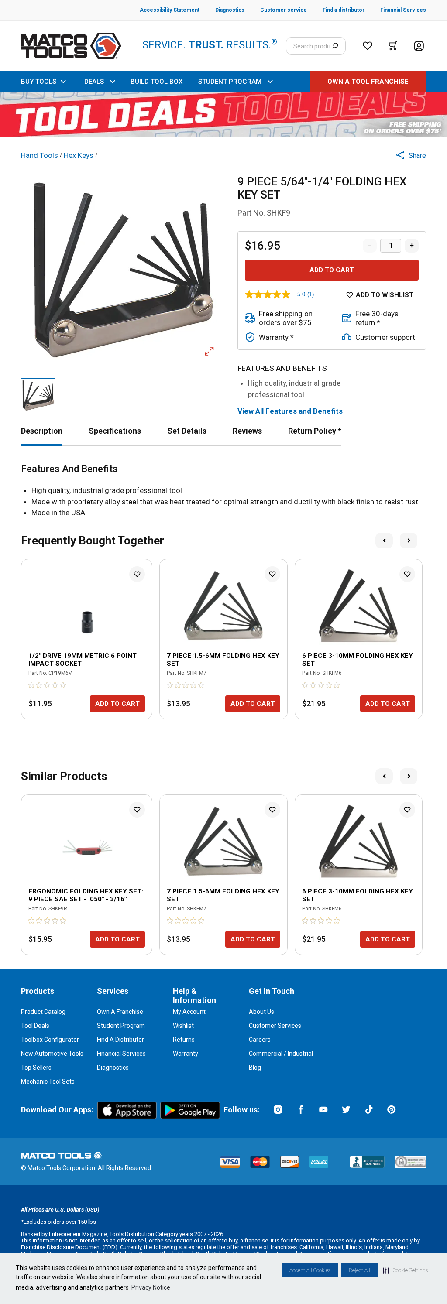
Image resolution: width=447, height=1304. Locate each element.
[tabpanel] (223, 491)
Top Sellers (36, 1067)
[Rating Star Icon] (31, 684)
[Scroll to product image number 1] (38, 395)
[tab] (41, 430)
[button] (405, 1270)
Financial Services (121, 1053)
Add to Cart (331, 270)
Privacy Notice (150, 1287)
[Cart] (393, 46)
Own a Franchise (120, 1011)
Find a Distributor (120, 1039)
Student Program (121, 1025)
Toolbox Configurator (50, 1039)
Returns (184, 1039)
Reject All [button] (359, 1270)
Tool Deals (35, 1025)
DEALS (94, 82)
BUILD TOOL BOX (156, 82)
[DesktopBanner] (223, 114)
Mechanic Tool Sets (48, 1081)
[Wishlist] (367, 46)
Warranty (185, 1053)
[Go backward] (384, 540)
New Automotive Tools (52, 1053)
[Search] (335, 45)
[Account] (418, 46)
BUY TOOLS (38, 82)
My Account (189, 1011)
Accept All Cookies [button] (309, 1270)
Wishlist (183, 1025)
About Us (261, 1011)
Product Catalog (43, 1011)
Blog (255, 1067)
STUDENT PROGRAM (229, 82)
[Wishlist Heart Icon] (137, 574)
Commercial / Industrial (281, 1053)
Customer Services (275, 1025)
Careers (260, 1039)
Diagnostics (113, 1067)
